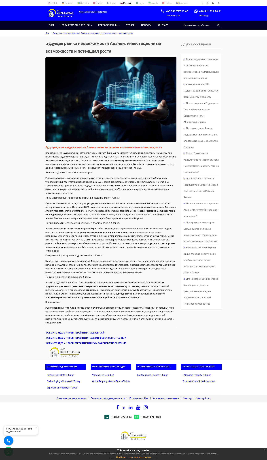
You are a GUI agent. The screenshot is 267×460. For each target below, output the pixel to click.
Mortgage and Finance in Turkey (152, 375)
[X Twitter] (124, 408)
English (54, 3)
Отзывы (130, 25)
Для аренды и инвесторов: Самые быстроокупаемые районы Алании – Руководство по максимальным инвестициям (201, 232)
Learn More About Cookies (140, 457)
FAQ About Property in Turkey (197, 375)
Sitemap (187, 398)
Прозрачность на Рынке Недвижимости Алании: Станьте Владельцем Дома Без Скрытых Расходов (201, 137)
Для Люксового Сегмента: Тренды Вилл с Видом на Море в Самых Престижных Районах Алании (201, 188)
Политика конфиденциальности (108, 398)
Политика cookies (138, 398)
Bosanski (183, 3)
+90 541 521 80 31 (150, 417)
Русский (127, 3)
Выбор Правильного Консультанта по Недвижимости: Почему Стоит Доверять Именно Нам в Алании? (201, 163)
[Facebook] (117, 407)
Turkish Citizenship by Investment (199, 381)
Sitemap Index (203, 398)
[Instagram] (146, 407)
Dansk (99, 3)
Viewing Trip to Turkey (103, 375)
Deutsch (69, 3)
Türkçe (168, 3)
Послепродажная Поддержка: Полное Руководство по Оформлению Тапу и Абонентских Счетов (201, 112)
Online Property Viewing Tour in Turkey (111, 381)
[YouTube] (138, 407)
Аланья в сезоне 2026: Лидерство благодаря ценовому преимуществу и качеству (201, 90)
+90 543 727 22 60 (122, 417)
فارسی (154, 3)
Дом (51, 25)
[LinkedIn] (131, 407)
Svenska (84, 3)
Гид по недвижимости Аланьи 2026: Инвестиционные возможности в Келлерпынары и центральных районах (201, 68)
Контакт (163, 25)
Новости (146, 25)
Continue (120, 457)
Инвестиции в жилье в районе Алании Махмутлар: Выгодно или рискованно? (201, 210)
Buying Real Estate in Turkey (60, 375)
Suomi (113, 3)
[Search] (218, 25)
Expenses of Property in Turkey (62, 387)
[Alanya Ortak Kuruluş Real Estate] (62, 15)
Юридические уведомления (71, 398)
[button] (203, 3)
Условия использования (166, 398)
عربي (141, 3)
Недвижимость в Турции (75, 25)
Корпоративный (108, 25)
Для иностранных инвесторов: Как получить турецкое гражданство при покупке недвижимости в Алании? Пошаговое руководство (201, 291)
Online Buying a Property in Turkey (63, 381)
